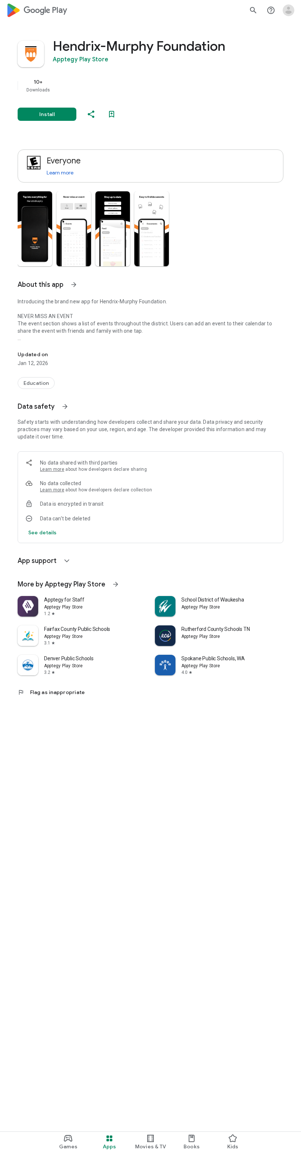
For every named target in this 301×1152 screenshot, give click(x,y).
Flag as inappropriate (51, 692)
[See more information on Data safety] (65, 406)
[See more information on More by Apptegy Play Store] (115, 584)
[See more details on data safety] (42, 532)
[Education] (36, 383)
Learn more (60, 172)
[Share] (91, 114)
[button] (35, 228)
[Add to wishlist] (111, 114)
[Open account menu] (288, 10)
